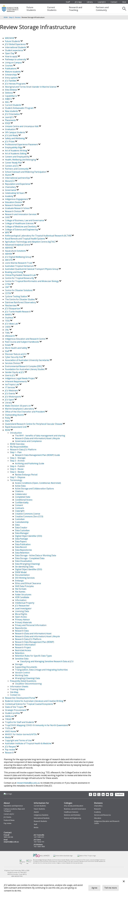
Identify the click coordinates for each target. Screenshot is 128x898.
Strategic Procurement (16, 710)
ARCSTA (9, 260)
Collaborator (21, 494)
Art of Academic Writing (16, 150)
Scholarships (11, 74)
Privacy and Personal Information (30, 625)
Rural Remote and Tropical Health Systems (25, 238)
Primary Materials (23, 622)
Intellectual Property (24, 602)
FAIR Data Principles (24, 586)
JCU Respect (11, 746)
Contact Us (15, 695)
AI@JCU (8, 99)
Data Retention (22, 552)
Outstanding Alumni (14, 414)
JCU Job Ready (12, 135)
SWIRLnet (10, 716)
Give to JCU (10, 375)
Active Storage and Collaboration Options (34, 488)
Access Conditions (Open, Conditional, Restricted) (38, 483)
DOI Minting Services (25, 577)
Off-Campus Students (15, 132)
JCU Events (10, 393)
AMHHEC (9, 247)
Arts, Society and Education (73, 806)
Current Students (51, 8)
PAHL (8, 421)
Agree (94, 887)
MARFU (8, 314)
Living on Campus (13, 62)
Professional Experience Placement (21, 144)
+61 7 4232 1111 (39, 842)
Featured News (9, 820)
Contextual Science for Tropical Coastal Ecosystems (29, 704)
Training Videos (17, 689)
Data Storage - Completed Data (29, 558)
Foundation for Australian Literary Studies (25, 369)
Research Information (25, 644)
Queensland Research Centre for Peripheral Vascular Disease (34, 424)
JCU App (78, 2)
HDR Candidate (22, 597)
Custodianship (21, 522)
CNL (7, 329)
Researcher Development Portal (20, 698)
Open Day (10, 53)
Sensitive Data (21, 658)
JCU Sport (10, 399)
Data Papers (21, 541)
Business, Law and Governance (75, 809)
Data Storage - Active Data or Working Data (35, 555)
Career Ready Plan (14, 162)
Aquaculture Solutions (15, 250)
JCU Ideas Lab (11, 323)
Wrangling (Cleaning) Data (27, 678)
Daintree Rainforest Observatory (20, 302)
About (7, 803)
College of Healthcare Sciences (19, 223)
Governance (11, 190)
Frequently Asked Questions (23, 681)
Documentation (22, 575)
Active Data (20, 485)
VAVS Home (10, 731)
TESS (7, 320)
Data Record (20, 547)
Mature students (13, 71)
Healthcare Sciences (71, 812)
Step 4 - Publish (17, 466)
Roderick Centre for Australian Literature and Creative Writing (34, 701)
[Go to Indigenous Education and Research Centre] (23, 863)
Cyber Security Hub (14, 357)
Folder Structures (23, 594)
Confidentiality (21, 502)
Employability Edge (14, 147)
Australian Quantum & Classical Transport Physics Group (32, 269)
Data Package (21, 538)
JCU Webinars (11, 390)
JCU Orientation (12, 114)
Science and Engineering (72, 818)
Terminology (16, 480)
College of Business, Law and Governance (24, 220)
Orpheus (9, 317)
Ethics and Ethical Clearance (28, 583)
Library (90, 2)
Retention (19, 653)
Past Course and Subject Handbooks (22, 341)
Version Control (22, 672)
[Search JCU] (124, 9)
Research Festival (13, 205)
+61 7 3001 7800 (39, 847)
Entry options (11, 77)
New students (11, 111)
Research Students (40, 821)
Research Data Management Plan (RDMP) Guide (37, 455)
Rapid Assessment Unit (16, 427)
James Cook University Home (13, 8)
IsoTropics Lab (12, 384)
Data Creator (21, 527)
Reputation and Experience (18, 184)
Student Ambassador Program (19, 108)
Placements (10, 120)
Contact (114, 2)
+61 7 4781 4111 (39, 837)
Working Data (21, 675)
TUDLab (9, 728)
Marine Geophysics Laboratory (19, 408)
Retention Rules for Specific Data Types (33, 655)
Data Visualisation (23, 561)
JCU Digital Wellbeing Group (18, 257)
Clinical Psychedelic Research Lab (20, 275)
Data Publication (22, 544)
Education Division (14, 202)
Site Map (14, 692)
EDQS (8, 123)
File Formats (20, 589)
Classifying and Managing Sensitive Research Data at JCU (47, 661)
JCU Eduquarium (13, 308)
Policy (8, 417)
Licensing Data (22, 611)
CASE (7, 217)
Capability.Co (11, 96)
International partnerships (18, 177)
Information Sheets (19, 686)
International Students (16, 47)
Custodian (19, 519)
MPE (7, 232)
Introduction (16, 432)
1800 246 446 (8, 837)
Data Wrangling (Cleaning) (27, 564)
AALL (7, 102)
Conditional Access (23, 499)
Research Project (23, 647)
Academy (9, 196)
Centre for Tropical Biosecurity (19, 278)
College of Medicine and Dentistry (21, 226)
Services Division (13, 363)
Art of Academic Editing (16, 153)
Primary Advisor (22, 619)
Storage (18, 664)
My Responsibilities (19, 446)
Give (124, 2)
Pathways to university (16, 59)
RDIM (6, 17)
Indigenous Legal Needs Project (20, 378)
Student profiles (12, 713)
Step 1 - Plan (16, 452)
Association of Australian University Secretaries (27, 360)
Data (17, 524)
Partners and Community (102, 8)
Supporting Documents (26, 667)
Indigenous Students (41, 815)
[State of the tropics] (87, 855)
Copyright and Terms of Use (18, 740)
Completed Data (22, 497)
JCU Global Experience (15, 44)
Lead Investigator (23, 608)
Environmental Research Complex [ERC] (23, 366)
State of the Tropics (14, 707)
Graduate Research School (17, 208)
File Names (20, 591)
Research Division (13, 211)
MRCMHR (9, 38)
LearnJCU (102, 2)
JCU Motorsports (13, 396)
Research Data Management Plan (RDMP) (34, 642)
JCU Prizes (10, 141)
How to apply (11, 56)
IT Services (10, 387)
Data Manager (22, 533)
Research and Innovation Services (21, 214)
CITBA (8, 284)
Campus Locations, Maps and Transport (14, 810)
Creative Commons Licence (27, 513)
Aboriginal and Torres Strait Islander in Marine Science (31, 86)
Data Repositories (23, 550)
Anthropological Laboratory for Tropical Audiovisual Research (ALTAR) (38, 235)
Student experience (14, 50)
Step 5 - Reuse (16, 469)
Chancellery (10, 187)
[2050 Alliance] (41, 856)
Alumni (8, 174)
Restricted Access (23, 650)
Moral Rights (21, 614)
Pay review (10, 749)
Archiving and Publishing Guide (29, 463)
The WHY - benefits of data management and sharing (40, 435)
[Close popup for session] (124, 882)
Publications (11, 68)
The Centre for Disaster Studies (20, 299)
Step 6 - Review (14, 17)
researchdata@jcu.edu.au (28, 782)
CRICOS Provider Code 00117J (16, 874)
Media (8, 737)
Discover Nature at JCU (16, 354)
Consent (19, 505)
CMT (7, 287)
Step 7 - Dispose (17, 477)
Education (97, 818)
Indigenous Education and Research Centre (25, 338)
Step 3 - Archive (17, 460)
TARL (7, 332)
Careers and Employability (17, 156)
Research (9, 752)
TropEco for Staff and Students (20, 722)
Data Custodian (22, 530)
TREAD (8, 719)
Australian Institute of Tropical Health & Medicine (28, 743)
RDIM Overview (17, 444)
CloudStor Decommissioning (28, 683)
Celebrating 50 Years (15, 193)
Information (20, 600)
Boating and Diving (14, 272)
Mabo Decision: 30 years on (18, 405)
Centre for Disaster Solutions (19, 290)
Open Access (21, 616)
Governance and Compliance (28, 441)
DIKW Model (21, 572)
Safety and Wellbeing (15, 138)
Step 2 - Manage (17, 458)
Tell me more (110, 887)
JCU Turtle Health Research (18, 311)
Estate (8, 345)
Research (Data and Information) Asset (33, 633)
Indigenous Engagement (17, 199)
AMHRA (9, 253)
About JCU (10, 181)
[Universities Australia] (63, 855)
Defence (9, 92)
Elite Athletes (11, 89)
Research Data (22, 630)
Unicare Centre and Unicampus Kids (22, 126)
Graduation (10, 129)
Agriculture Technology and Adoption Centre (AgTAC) (30, 241)
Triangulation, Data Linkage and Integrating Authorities (41, 669)
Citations (19, 491)
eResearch (10, 335)
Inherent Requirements (16, 381)
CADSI (8, 326)
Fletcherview (11, 305)
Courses (9, 65)
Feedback (119, 794)
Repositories (21, 628)
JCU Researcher (22, 605)
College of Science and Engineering (21, 229)
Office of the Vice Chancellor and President (25, 411)
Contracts (19, 508)
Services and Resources (102, 815)
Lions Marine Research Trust (19, 263)
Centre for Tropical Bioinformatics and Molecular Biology (32, 281)
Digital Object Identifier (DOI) (28, 536)
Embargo (19, 580)
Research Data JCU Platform (23, 449)
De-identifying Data (24, 566)
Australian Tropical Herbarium (19, 266)
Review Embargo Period (26, 474)
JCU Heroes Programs (15, 83)
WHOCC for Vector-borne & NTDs (21, 734)
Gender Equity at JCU (15, 372)
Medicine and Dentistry (72, 815)
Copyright (19, 510)
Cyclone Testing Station (16, 296)
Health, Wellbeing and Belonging (20, 159)
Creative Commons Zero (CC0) (29, 516)
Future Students (31, 8)
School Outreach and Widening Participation (26, 171)
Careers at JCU (12, 165)
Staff (68, 2)
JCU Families (11, 80)
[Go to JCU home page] (8, 794)
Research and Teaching (75, 8)
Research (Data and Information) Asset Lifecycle (37, 438)
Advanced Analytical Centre (18, 244)
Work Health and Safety (16, 348)
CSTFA (8, 293)
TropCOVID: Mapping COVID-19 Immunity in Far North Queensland (36, 725)
